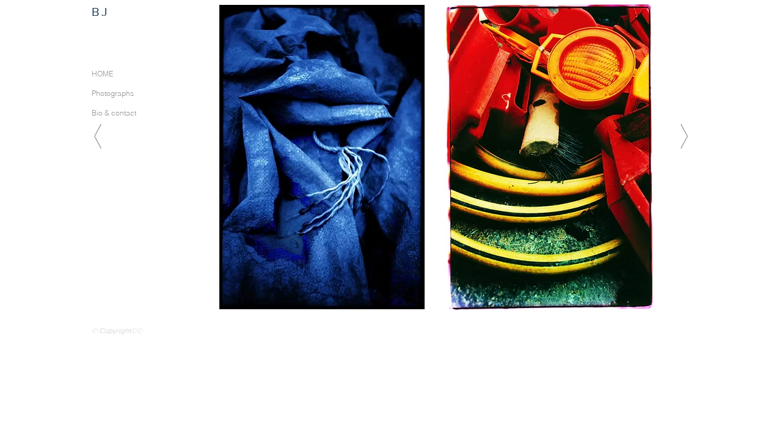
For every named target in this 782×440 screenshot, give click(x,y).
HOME (102, 73)
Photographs (113, 93)
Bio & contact (114, 112)
